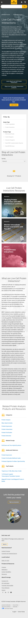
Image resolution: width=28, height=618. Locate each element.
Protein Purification (7, 432)
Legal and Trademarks (6, 604)
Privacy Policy (15, 604)
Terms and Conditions (6, 606)
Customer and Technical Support (9, 553)
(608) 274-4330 (5, 560)
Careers (3, 590)
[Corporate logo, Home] (14, 2)
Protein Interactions (7, 429)
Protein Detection (6, 435)
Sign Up (4, 544)
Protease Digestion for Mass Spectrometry (13, 461)
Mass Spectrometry (7, 423)
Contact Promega (6, 551)
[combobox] (11, 6)
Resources (4, 574)
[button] (24, 6)
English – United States (18, 611)
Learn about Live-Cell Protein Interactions (14, 82)
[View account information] (21, 2)
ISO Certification (5, 583)
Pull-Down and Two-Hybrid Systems (11, 445)
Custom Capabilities (6, 572)
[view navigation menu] (1, 2)
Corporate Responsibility (7, 585)
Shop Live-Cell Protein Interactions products (14, 87)
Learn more (14, 105)
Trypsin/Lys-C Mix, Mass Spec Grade (11, 471)
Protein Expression (7, 426)
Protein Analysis (6, 420)
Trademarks (15, 606)
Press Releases (5, 588)
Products (4, 567)
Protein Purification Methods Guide (11, 458)
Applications (4, 569)
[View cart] (25, 2)
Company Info (5, 581)
